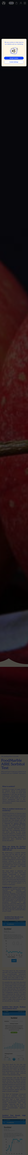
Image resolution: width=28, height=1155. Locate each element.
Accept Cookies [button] (14, 58)
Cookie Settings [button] (13, 62)
